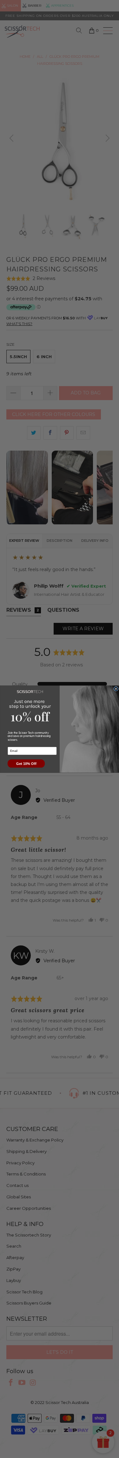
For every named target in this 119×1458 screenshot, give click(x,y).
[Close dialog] (116, 689)
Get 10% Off (26, 763)
